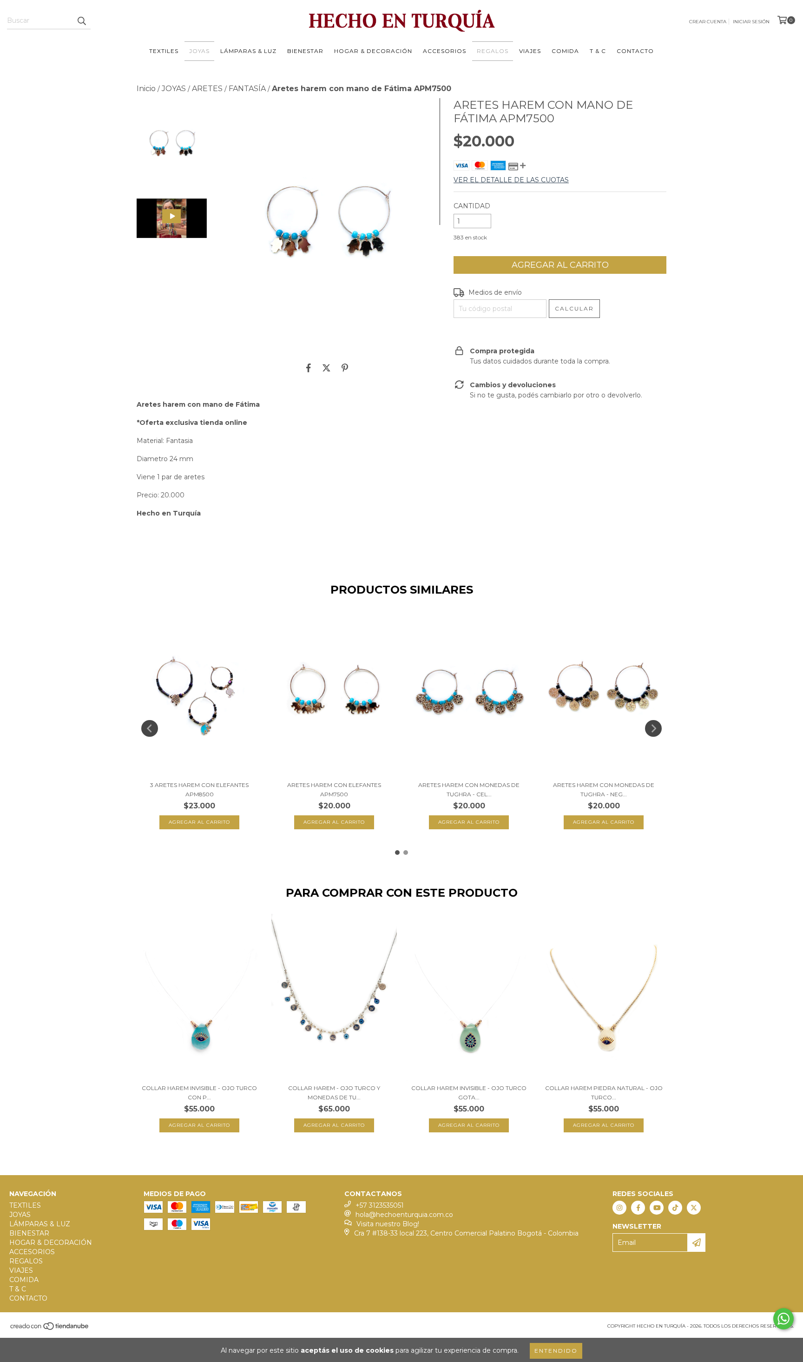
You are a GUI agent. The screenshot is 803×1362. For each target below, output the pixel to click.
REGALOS (492, 50)
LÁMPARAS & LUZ (248, 50)
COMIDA (565, 50)
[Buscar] (81, 21)
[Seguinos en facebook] (638, 1208)
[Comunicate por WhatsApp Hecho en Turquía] (783, 1318)
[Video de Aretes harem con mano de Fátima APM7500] (172, 218)
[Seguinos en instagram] (619, 1208)
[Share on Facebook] (308, 367)
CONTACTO (635, 50)
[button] (172, 218)
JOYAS (199, 50)
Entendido (556, 1350)
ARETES (207, 88)
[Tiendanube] (50, 1329)
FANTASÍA (247, 88)
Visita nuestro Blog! (387, 1224)
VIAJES (530, 50)
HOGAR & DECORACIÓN (373, 50)
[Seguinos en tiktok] (675, 1208)
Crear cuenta (707, 22)
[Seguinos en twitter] (694, 1208)
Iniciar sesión (751, 22)
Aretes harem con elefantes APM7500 (334, 789)
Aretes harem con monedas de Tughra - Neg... (603, 789)
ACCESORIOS (444, 50)
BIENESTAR (305, 50)
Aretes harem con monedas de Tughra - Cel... (469, 789)
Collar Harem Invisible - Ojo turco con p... (199, 1092)
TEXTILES (163, 50)
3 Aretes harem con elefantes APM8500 (199, 789)
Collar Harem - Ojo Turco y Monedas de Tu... (334, 1092)
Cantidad (472, 206)
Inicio (146, 88)
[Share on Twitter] (326, 367)
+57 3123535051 (379, 1205)
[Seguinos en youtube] (657, 1208)
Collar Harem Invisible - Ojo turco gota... (469, 1092)
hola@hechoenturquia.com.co (404, 1214)
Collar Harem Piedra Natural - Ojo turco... (604, 1092)
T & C (598, 50)
